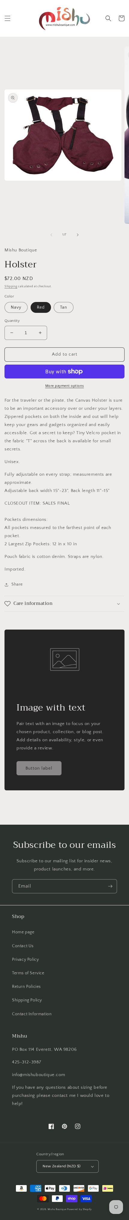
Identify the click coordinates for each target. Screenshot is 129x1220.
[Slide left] (51, 234)
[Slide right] (77, 234)
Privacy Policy (25, 959)
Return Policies (26, 986)
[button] (7, 18)
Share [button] (17, 584)
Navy (16, 307)
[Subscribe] (110, 886)
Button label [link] (39, 768)
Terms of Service (28, 973)
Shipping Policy (27, 1000)
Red (41, 307)
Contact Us (23, 946)
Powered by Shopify (79, 1209)
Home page (23, 932)
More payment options (64, 386)
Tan (63, 307)
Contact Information (32, 1014)
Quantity (12, 321)
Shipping (10, 286)
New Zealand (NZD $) (62, 1166)
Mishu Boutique (57, 1209)
